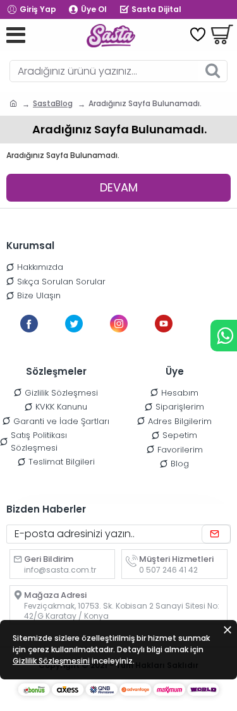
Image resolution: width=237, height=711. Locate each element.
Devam (119, 187)
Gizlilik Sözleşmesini (51, 660)
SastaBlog (53, 103)
